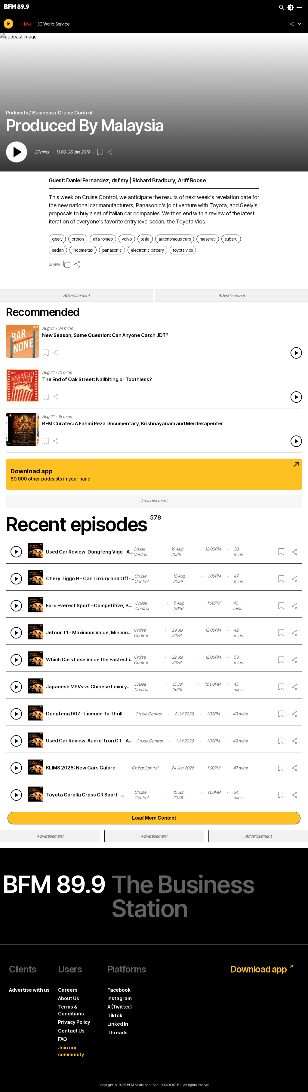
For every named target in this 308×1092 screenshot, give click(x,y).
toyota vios (183, 250)
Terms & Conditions (71, 1010)
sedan (58, 250)
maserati (208, 238)
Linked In (117, 1024)
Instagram (119, 998)
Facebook (119, 990)
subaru (231, 238)
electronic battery (147, 250)
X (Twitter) (119, 1007)
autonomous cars (175, 238)
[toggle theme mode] (290, 7)
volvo (127, 238)
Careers (68, 990)
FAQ (62, 1039)
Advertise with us (29, 990)
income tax (83, 250)
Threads (117, 1033)
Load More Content (154, 818)
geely (57, 238)
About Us (68, 998)
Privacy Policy (74, 1022)
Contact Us (71, 1031)
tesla (145, 238)
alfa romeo (103, 238)
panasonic (112, 250)
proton (78, 238)
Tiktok (114, 1015)
